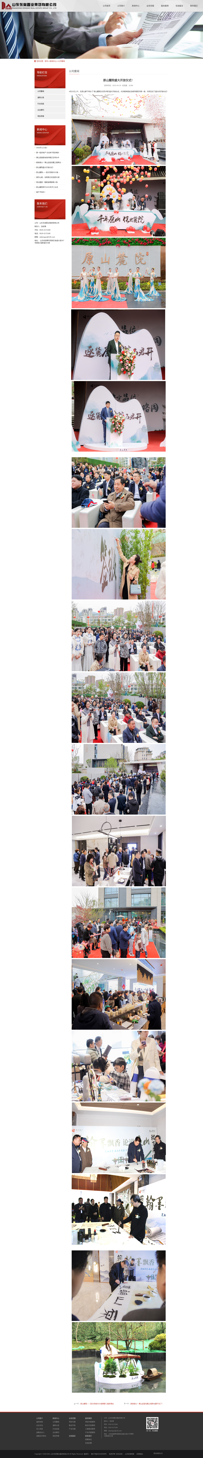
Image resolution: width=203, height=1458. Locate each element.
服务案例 (165, 6)
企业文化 (39, 1425)
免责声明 (112, 1454)
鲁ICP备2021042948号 (99, 1454)
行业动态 (40, 104)
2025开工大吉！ (42, 148)
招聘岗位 (88, 1439)
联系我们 (194, 6)
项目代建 (72, 1422)
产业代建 (72, 1429)
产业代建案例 (90, 1432)
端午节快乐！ (41, 192)
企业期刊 (40, 110)
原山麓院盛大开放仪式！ (45, 167)
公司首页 (106, 6)
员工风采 (39, 1429)
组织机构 (39, 1422)
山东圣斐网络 (129, 1454)
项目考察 (40, 116)
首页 (46, 61)
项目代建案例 (90, 1422)
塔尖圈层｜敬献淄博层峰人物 (47, 182)
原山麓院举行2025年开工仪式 (47, 187)
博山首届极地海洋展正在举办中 (47, 157)
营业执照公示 (158, 1453)
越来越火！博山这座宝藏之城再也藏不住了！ (146, 1404)
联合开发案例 (90, 1425)
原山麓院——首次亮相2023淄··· (48, 172)
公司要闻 (61, 61)
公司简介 (121, 6)
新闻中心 (135, 6)
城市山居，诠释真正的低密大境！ (48, 177)
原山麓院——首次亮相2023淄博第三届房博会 (97, 1404)
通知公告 (40, 97)
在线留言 (179, 6)
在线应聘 (88, 1443)
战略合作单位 (41, 1436)
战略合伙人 (40, 1432)
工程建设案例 (90, 1429)
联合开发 (72, 1425)
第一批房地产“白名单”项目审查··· (48, 153)
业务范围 (150, 6)
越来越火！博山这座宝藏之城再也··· (49, 162)
